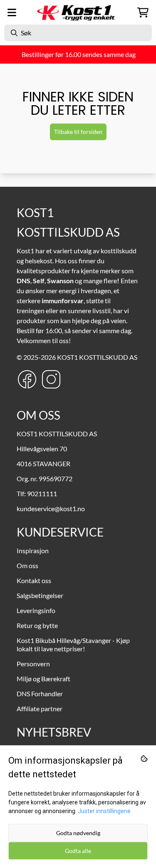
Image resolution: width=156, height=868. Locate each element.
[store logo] (78, 12)
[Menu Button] (12, 12)
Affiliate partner (39, 708)
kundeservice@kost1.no (51, 508)
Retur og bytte (37, 625)
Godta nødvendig (78, 832)
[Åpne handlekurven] (143, 12)
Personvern (33, 664)
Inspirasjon (33, 550)
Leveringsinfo (36, 610)
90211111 (42, 493)
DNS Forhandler (40, 693)
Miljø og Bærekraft (43, 679)
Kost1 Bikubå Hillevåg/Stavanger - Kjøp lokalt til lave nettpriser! (73, 644)
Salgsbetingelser (40, 595)
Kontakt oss (34, 580)
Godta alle (78, 850)
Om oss (27, 565)
